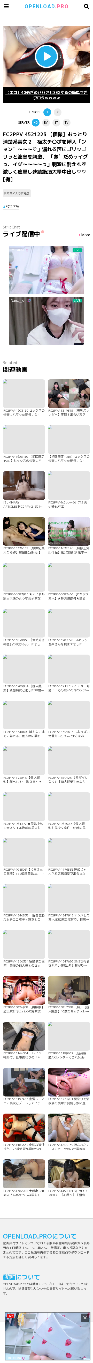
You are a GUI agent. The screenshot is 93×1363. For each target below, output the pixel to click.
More (85, 235)
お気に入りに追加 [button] (18, 193)
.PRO (47, 6)
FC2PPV (12, 206)
